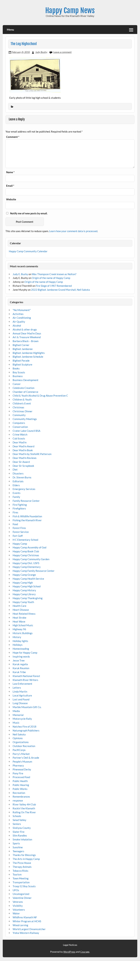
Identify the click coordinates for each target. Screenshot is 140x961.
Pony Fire (18, 773)
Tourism (17, 874)
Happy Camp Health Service (28, 578)
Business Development (25, 380)
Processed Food (21, 777)
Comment (12, 137)
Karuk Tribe (19, 672)
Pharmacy (18, 765)
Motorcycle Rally (22, 718)
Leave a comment (62, 52)
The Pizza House (22, 862)
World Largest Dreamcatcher (29, 929)
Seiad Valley (19, 819)
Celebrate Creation (23, 387)
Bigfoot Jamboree (23, 348)
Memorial (18, 714)
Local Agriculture (22, 695)
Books (16, 368)
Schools (17, 816)
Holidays (18, 644)
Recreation (19, 792)
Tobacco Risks (20, 870)
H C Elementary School (25, 539)
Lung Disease (20, 703)
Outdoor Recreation (24, 746)
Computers (19, 422)
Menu (10, 29)
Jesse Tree (19, 660)
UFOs (16, 890)
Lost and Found (21, 699)
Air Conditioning (22, 317)
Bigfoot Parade (21, 360)
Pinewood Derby (22, 769)
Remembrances (21, 796)
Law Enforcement (22, 683)
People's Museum (22, 761)
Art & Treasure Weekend (27, 337)
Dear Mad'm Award (23, 446)
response (18, 800)
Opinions (18, 738)
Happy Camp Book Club (26, 551)
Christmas (18, 407)
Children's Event (22, 403)
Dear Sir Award (21, 461)
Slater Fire (18, 831)
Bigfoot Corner (21, 345)
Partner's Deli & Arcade (26, 757)
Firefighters (19, 508)
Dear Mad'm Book (23, 450)
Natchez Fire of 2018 (24, 726)
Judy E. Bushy (20, 274)
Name (10, 172)
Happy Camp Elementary (27, 566)
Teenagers (18, 851)
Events (16, 492)
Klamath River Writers (25, 679)
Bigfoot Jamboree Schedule (28, 356)
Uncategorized (21, 893)
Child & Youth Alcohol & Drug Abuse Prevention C (40, 395)
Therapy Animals (22, 866)
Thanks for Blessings (24, 854)
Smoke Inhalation (22, 839)
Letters (17, 687)
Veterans (18, 901)
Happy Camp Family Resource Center (33, 570)
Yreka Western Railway (26, 932)
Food (15, 524)
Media (16, 711)
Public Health (20, 781)
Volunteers (19, 909)
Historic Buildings (23, 633)
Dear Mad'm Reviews (25, 457)
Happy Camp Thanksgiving (28, 598)
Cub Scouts (19, 438)
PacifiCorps (19, 749)
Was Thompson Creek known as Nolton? (54, 274)
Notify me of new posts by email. (28, 213)
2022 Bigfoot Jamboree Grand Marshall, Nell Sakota (60, 289)
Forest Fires (19, 527)
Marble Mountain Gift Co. (27, 707)
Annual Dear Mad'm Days (27, 333)
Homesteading (21, 648)
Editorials (18, 481)
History (17, 637)
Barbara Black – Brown (25, 341)
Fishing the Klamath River (27, 520)
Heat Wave (19, 621)
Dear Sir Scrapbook (23, 465)
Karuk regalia (20, 664)
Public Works (20, 788)
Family (16, 496)
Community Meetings (25, 418)
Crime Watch (20, 434)
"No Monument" (22, 310)
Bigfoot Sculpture (22, 364)
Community (19, 415)
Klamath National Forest (26, 675)
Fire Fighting (20, 504)
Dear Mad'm (19, 442)
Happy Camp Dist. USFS (26, 563)
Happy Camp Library (24, 594)
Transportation (21, 882)
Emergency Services (24, 488)
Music (16, 722)
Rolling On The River (24, 812)
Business (18, 376)
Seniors (17, 823)
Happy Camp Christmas (26, 555)
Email (10, 185)
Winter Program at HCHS (27, 921)
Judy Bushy (41, 52)
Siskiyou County (22, 827)
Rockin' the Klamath (24, 808)
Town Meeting (21, 878)
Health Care (19, 605)
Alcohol (17, 325)
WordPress (69, 951)
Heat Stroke (19, 617)
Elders (16, 485)
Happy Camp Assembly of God (29, 547)
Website (11, 199)
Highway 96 (19, 629)
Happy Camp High (23, 582)
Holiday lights (20, 640)
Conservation (20, 426)
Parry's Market (21, 753)
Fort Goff (18, 535)
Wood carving (20, 925)
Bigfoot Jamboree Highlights (29, 352)
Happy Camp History (24, 590)
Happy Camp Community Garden (31, 559)
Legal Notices (70, 945)
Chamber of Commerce (25, 391)
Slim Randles (20, 835)
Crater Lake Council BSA (26, 430)
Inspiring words (21, 656)
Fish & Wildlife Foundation (27, 516)
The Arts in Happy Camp (26, 858)
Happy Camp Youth (23, 602)
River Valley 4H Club (24, 804)
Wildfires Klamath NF (25, 917)
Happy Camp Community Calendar (28, 251)
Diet (15, 469)
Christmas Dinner (22, 411)
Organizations (21, 742)
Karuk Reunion (21, 668)
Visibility (18, 905)
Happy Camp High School (27, 586)
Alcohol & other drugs (25, 329)
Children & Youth (22, 399)
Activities (18, 313)
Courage (84, 951)
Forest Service (21, 531)
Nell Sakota (19, 734)
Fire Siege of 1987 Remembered (54, 285)
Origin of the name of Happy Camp (51, 277)
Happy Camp (20, 543)
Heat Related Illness (24, 613)
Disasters (18, 473)
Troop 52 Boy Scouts (24, 886)
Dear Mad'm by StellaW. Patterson (32, 453)
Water (16, 913)
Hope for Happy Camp (25, 652)
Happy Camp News (70, 10)
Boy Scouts (19, 372)
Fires (15, 512)
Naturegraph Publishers (26, 730)
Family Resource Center (26, 500)
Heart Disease (21, 609)
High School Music (23, 625)
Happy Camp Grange (24, 574)
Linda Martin (20, 691)
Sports (16, 843)
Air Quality (19, 321)
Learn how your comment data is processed (73, 231)
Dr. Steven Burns (22, 477)
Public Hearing (21, 784)
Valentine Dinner (22, 897)
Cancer (17, 383)
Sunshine (18, 847)
